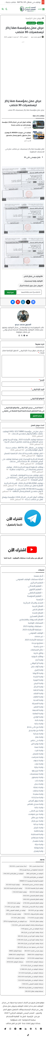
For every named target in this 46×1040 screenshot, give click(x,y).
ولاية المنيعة (37, 710)
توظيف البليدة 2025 (13, 884)
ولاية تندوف (38, 760)
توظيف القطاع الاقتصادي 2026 (33, 903)
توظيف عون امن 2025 (35, 910)
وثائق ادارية (38, 653)
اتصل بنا (23, 1016)
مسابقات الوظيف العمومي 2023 (32, 984)
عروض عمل (37, 18)
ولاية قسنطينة (37, 834)
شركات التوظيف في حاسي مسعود (32, 928)
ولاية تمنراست (37, 757)
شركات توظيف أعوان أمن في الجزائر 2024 (30, 936)
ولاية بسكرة (38, 733)
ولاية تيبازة (38, 767)
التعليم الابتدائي (34, 586)
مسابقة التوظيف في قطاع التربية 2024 (31, 987)
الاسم (41, 380)
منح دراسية (38, 646)
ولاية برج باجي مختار (35, 727)
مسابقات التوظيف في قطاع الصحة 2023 (31, 973)
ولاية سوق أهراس (35, 801)
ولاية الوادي (38, 717)
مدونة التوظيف (15, 951)
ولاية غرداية (38, 824)
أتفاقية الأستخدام (12, 1016)
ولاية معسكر (38, 841)
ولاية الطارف (38, 697)
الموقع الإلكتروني (37, 398)
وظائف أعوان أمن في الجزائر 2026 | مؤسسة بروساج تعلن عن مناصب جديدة (16, 123)
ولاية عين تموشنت (35, 814)
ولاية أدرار (39, 660)
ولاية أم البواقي (36, 663)
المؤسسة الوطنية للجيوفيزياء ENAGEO (31, 881)
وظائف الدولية (37, 656)
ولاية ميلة (39, 844)
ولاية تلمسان (38, 754)
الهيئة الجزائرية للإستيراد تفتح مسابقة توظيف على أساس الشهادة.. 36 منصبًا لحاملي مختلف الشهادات (22, 461)
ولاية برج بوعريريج (36, 730)
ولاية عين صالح (37, 817)
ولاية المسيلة (37, 703)
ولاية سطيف (38, 790)
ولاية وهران (38, 851)
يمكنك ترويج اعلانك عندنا (31, 1023)
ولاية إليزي (38, 670)
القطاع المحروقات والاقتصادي (31, 619)
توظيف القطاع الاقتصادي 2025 (33, 899)
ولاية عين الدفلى (36, 811)
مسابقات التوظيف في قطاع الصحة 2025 (30, 980)
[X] (21, 335)
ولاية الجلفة (38, 690)
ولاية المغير (38, 707)
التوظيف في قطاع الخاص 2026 (33, 877)
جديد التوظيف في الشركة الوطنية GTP (15, 921)
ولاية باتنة (39, 720)
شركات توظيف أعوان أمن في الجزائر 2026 (30, 943)
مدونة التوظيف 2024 (35, 954)
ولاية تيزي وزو (37, 770)
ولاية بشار (39, 737)
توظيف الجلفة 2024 (36, 892)
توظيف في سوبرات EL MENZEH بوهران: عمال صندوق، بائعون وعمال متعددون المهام (17, 135)
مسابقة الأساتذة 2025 (31, 629)
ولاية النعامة (38, 713)
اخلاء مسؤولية (15, 1020)
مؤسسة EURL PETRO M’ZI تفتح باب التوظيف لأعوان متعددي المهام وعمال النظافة (25, 490)
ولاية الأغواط (38, 673)
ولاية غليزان (38, 827)
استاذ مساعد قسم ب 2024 (18, 866)
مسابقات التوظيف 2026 (15, 962)
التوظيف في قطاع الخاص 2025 (13, 873)
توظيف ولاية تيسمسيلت (33, 281)
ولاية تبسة (38, 747)
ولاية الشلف (38, 693)
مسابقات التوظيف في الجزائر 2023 (32, 965)
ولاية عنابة (38, 807)
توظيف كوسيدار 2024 (13, 914)
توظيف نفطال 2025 (36, 921)
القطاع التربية (37, 606)
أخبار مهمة (38, 576)
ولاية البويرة (38, 680)
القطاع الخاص (31, 23)
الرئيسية (29, 18)
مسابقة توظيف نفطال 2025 (34, 991)
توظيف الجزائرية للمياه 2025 (13, 888)
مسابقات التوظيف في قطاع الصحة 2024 (30, 976)
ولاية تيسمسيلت (36, 774)
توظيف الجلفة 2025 (20, 892)
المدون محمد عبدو (36, 37)
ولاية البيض (38, 683)
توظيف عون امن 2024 (12, 906)
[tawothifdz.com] (27, 9)
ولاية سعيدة (38, 794)
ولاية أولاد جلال (37, 666)
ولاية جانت (39, 780)
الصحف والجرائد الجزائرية (33, 603)
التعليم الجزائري (36, 583)
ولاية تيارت (39, 764)
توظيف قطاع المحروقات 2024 (33, 914)
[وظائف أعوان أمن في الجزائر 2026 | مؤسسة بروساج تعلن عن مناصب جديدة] (38, 125)
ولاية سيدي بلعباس (35, 804)
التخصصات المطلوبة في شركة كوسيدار (31, 870)
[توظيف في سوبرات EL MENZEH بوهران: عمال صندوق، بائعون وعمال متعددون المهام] (38, 135)
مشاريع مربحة (37, 643)
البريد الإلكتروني (37, 389)
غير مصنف (38, 636)
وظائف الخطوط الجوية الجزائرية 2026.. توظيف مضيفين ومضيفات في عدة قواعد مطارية (24, 468)
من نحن (37, 1016)
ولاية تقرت (39, 750)
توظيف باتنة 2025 (14, 903)
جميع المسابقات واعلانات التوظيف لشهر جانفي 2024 (27, 925)
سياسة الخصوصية (29, 1020)
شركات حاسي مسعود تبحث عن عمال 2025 (30, 947)
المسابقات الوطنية (35, 623)
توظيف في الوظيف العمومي (15, 910)
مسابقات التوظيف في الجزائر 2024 (31, 969)
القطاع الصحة (37, 613)
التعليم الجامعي (34, 593)
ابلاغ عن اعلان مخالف (13, 1023)
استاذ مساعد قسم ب (36, 866)
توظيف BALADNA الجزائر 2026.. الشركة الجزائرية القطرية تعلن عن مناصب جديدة (23, 484)
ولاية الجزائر (38, 687)
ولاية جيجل (38, 784)
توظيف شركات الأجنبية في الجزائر (33, 906)
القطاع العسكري (36, 616)
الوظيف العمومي (36, 633)
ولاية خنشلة (38, 787)
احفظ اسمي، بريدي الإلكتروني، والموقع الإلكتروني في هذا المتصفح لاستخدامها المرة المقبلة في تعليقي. (23, 409)
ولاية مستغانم (37, 837)
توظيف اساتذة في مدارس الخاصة (33, 884)
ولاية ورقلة (38, 848)
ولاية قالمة (38, 831)
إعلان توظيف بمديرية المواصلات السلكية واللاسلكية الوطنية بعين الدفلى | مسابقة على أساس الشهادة (24, 477)
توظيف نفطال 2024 (18, 917)
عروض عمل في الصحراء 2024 (34, 951)
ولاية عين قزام (37, 821)
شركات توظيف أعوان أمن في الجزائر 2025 (30, 939)
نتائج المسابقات (36, 650)
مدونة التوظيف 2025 (16, 954)
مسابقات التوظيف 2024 (15, 958)
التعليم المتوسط (34, 596)
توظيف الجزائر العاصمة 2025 (34, 888)
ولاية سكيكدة (37, 797)
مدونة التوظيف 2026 (35, 958)
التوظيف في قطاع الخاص (33, 276)
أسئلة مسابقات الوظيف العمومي (29, 579)
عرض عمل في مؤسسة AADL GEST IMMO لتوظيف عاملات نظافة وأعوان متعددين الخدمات (23, 432)
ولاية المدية (38, 700)
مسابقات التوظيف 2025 (34, 962)
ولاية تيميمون (37, 777)
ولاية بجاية (38, 723)
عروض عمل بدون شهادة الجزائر (31, 285)
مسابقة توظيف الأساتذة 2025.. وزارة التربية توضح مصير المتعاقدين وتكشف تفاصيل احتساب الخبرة (23, 441)
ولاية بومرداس (37, 744)
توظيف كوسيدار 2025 (35, 917)
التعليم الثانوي (35, 589)
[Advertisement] (23, 67)
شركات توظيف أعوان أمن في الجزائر (32, 932)
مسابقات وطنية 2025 (32, 626)
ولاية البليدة (38, 676)
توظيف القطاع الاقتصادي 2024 (33, 895)
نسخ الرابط (10, 292)
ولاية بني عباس (36, 740)
